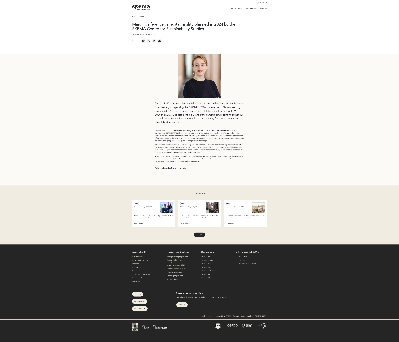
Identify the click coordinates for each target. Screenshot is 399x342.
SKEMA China (206, 264)
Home (134, 16)
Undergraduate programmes (177, 257)
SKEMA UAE (205, 274)
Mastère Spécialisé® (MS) (176, 269)
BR (263, 2)
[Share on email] (159, 41)
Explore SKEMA (138, 257)
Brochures (141, 301)
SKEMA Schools (172, 279)
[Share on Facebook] (143, 41)
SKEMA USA (205, 278)
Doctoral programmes (175, 276)
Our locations (207, 252)
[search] (226, 8)
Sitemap (236, 316)
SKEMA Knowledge (243, 260)
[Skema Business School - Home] (141, 7)
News (142, 16)
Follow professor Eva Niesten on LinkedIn (170, 168)
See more (199, 235)
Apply (139, 294)
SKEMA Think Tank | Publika (246, 264)
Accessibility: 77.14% (223, 316)
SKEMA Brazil (206, 257)
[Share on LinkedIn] (154, 41)
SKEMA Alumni (241, 257)
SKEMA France (206, 267)
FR (260, 2)
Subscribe (182, 305)
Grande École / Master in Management (176, 261)
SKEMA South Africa (208, 271)
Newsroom (136, 281)
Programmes (237, 8)
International (136, 267)
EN (258, 2)
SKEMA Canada (207, 260)
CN (266, 2)
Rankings (135, 264)
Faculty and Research (140, 260)
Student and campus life (141, 274)
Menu (261, 8)
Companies (251, 8)
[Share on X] (149, 41)
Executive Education (174, 272)
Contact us (141, 308)
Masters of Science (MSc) (176, 265)
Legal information (207, 316)
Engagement (137, 278)
